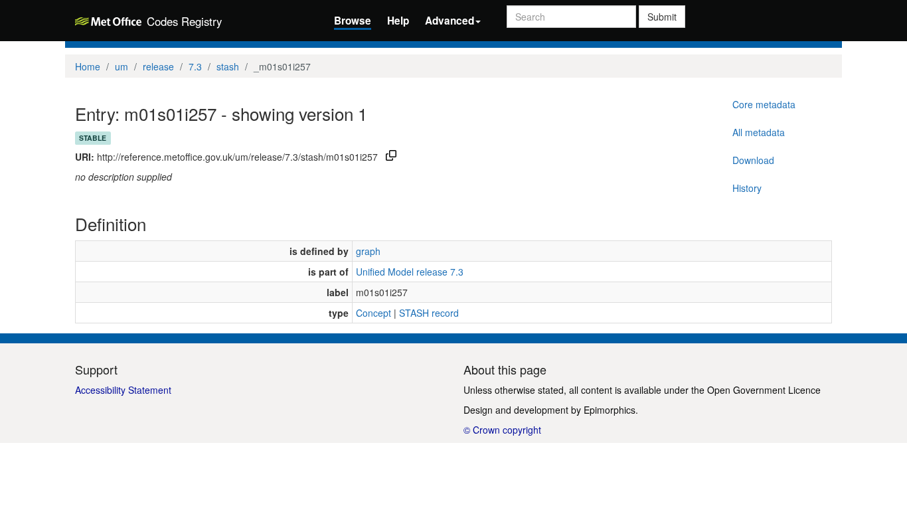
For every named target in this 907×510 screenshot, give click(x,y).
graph (368, 251)
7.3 (195, 66)
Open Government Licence (764, 389)
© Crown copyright (502, 429)
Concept (373, 312)
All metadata (758, 132)
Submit (662, 16)
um (121, 66)
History (747, 188)
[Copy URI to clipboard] (391, 156)
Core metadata (763, 104)
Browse (352, 20)
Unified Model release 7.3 (409, 271)
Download (753, 160)
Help (398, 20)
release (158, 66)
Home (87, 66)
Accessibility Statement (123, 389)
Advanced (449, 20)
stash (227, 66)
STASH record (429, 312)
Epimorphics (609, 409)
